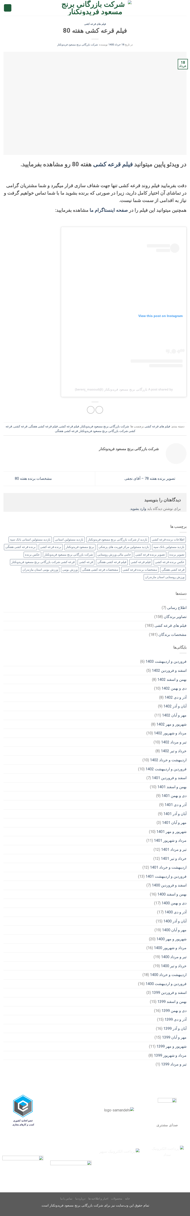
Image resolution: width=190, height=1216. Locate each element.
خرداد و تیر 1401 (174, 858)
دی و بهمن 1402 (174, 688)
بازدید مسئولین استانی (69, 539)
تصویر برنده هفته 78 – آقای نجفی (150, 478)
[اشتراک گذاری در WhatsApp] (99, 410)
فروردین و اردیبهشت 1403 (166, 661)
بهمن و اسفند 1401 (172, 787)
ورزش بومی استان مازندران (40, 569)
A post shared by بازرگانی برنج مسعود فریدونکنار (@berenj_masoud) (124, 389)
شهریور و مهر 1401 (171, 831)
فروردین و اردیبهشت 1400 (166, 984)
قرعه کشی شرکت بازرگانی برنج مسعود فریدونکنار (43, 562)
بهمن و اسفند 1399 (172, 1001)
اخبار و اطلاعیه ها (98, 1198)
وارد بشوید (138, 508)
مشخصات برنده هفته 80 (33, 478)
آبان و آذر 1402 (175, 706)
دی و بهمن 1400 (174, 903)
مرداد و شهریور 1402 (170, 733)
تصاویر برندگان (175, 616)
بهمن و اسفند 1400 (172, 894)
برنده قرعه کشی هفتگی (20, 547)
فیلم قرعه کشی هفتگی (43, 426)
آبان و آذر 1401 (175, 814)
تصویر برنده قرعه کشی (150, 554)
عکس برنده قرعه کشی (169, 562)
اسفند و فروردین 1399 (169, 992)
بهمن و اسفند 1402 (172, 679)
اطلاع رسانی (177, 607)
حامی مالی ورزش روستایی (114, 554)
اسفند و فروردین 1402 (169, 670)
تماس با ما (66, 1198)
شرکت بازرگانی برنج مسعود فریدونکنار (77, 44)
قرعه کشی (20, 426)
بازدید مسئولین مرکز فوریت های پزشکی (123, 547)
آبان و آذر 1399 (175, 1028)
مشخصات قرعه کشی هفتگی (100, 569)
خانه (127, 1198)
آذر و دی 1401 (176, 805)
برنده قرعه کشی (50, 547)
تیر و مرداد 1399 (174, 1064)
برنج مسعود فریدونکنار (80, 547)
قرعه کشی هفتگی (66, 431)
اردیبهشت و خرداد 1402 (168, 760)
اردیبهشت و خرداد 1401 (168, 867)
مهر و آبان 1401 (174, 822)
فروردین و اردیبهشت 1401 (166, 876)
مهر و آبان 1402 (174, 715)
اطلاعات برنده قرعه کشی (168, 539)
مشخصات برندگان (172, 634)
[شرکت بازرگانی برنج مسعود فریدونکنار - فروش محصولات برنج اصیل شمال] (95, 7)
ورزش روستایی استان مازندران (164, 577)
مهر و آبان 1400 (174, 930)
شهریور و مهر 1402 (171, 724)
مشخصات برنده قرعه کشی (140, 569)
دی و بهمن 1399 (174, 1010)
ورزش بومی (70, 569)
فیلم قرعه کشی (113, 164)
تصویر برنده (176, 554)
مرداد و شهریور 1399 (170, 1055)
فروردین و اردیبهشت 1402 (166, 769)
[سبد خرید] (7, 8)
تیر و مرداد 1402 (174, 742)
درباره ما (80, 1198)
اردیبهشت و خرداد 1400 (168, 975)
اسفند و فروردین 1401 (169, 778)
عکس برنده (32, 554)
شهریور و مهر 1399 (171, 1046)
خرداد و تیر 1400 (174, 966)
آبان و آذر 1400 (175, 921)
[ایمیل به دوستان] (91, 410)
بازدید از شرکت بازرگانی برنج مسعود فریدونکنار (117, 539)
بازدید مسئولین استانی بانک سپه (30, 539)
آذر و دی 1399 (176, 1019)
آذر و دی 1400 (176, 912)
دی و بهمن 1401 (174, 796)
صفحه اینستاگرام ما (109, 210)
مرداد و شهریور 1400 (170, 948)
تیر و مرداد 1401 (174, 849)
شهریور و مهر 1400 (171, 939)
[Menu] (184, 7)
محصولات (116, 1198)
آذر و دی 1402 (176, 697)
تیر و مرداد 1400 (174, 957)
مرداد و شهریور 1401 (170, 840)
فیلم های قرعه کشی (95, 24)
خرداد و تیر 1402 (174, 751)
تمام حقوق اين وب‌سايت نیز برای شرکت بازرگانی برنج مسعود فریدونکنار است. (95, 1205)
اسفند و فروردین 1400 (169, 885)
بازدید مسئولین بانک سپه (168, 547)
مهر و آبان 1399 (174, 1037)
